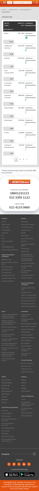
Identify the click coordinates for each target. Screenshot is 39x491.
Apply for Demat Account (22, 2)
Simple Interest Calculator (26, 315)
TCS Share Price (26, 292)
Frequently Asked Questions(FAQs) (26, 259)
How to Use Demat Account (8, 330)
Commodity (5, 227)
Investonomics (25, 391)
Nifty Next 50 (6, 394)
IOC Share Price (6, 272)
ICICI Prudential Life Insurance (8, 424)
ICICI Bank (5, 410)
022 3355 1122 (19, 197)
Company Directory (8, 281)
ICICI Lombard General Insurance (9, 420)
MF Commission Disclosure (26, 271)
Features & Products (27, 263)
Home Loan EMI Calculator (26, 349)
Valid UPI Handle (26, 278)
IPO (3, 244)
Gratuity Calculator (27, 335)
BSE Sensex (5, 388)
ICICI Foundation (7, 413)
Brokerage (24, 221)
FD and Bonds (6, 230)
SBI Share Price (6, 259)
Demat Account (26, 366)
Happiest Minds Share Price (28, 288)
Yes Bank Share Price (8, 275)
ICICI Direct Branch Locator (26, 267)
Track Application (26, 416)
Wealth (23, 233)
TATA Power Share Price (28, 295)
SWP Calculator (26, 340)
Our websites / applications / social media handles (27, 403)
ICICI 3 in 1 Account (27, 363)
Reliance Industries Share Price (10, 263)
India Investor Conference (10, 249)
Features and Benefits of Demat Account (9, 339)
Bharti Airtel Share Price (28, 298)
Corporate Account (27, 372)
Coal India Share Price (28, 301)
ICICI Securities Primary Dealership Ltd (9, 440)
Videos (23, 385)
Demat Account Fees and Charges (10, 348)
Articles (23, 380)
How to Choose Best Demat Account (8, 335)
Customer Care (26, 230)
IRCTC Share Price (7, 267)
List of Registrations (27, 275)
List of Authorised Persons (26, 409)
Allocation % (8, 29)
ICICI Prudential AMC (8, 428)
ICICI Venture (6, 431)
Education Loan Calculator (26, 354)
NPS (3, 238)
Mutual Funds (6, 224)
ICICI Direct (5, 433)
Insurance (5, 233)
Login (9, 2)
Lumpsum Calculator (27, 329)
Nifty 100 (4, 397)
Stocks (4, 221)
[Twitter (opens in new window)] (19, 464)
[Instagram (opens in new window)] (14, 464)
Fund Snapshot (25, 9)
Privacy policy (25, 248)
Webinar (24, 383)
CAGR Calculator (26, 346)
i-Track (23, 399)
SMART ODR (25, 251)
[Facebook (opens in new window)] (9, 464)
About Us (24, 241)
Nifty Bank (5, 399)
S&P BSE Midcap (7, 383)
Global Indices (6, 380)
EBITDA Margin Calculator (29, 323)
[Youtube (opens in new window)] (29, 464)
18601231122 (19, 193)
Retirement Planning (27, 224)
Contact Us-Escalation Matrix (28, 245)
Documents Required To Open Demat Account (9, 344)
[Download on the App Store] (11, 474)
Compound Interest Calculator (27, 320)
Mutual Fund (13, 9)
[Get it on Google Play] (27, 474)
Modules (24, 388)
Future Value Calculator (28, 326)
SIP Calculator (25, 343)
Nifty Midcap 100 (7, 391)
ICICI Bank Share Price (28, 303)
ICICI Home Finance (8, 436)
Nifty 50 (4, 402)
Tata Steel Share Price (9, 278)
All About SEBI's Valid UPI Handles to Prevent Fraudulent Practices (10, 316)
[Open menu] (37, 2)
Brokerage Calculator (28, 338)
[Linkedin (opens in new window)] (24, 464)
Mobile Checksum (26, 413)
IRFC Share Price (7, 269)
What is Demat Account (9, 327)
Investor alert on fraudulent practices (27, 255)
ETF (3, 235)
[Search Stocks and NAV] (34, 2)
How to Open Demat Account (8, 359)
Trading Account (26, 369)
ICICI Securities (6, 416)
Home (4, 9)
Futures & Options (7, 241)
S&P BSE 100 (6, 385)
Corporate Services (27, 238)
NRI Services (25, 235)
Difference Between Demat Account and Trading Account (8, 354)
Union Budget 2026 (8, 247)
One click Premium (27, 227)
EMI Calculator (25, 332)
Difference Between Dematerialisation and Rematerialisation (9, 322)
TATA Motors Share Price (29, 306)
